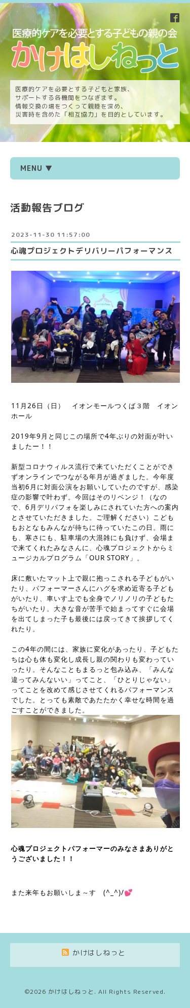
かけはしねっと (71, 991)
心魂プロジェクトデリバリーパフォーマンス (92, 250)
